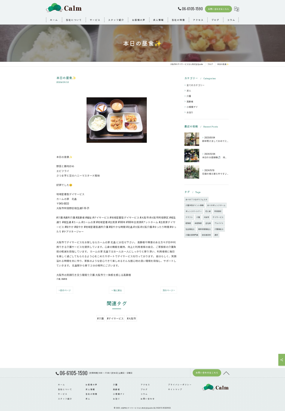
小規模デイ (192, 106)
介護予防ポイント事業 (195, 205)
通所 (216, 235)
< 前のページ (65, 290)
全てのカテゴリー (196, 85)
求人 (189, 90)
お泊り (190, 112)
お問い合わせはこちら (218, 8)
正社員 (208, 223)
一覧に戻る (116, 290)
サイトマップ (175, 389)
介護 (58, 278)
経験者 (188, 223)
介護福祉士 (219, 229)
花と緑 (208, 211)
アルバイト (219, 223)
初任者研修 (206, 235)
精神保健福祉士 (204, 229)
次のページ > (169, 290)
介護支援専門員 (192, 235)
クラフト (189, 217)
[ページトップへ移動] (226, 373)
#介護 (100, 318)
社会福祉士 (190, 229)
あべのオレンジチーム (216, 205)
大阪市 (206, 217)
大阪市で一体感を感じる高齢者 (113, 275)
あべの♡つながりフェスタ (196, 199)
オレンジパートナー (194, 211)
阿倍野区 (218, 211)
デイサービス (218, 217)
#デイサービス (115, 318)
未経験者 (198, 223)
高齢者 (64, 278)
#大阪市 (131, 318)
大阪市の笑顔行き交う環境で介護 (75, 275)
